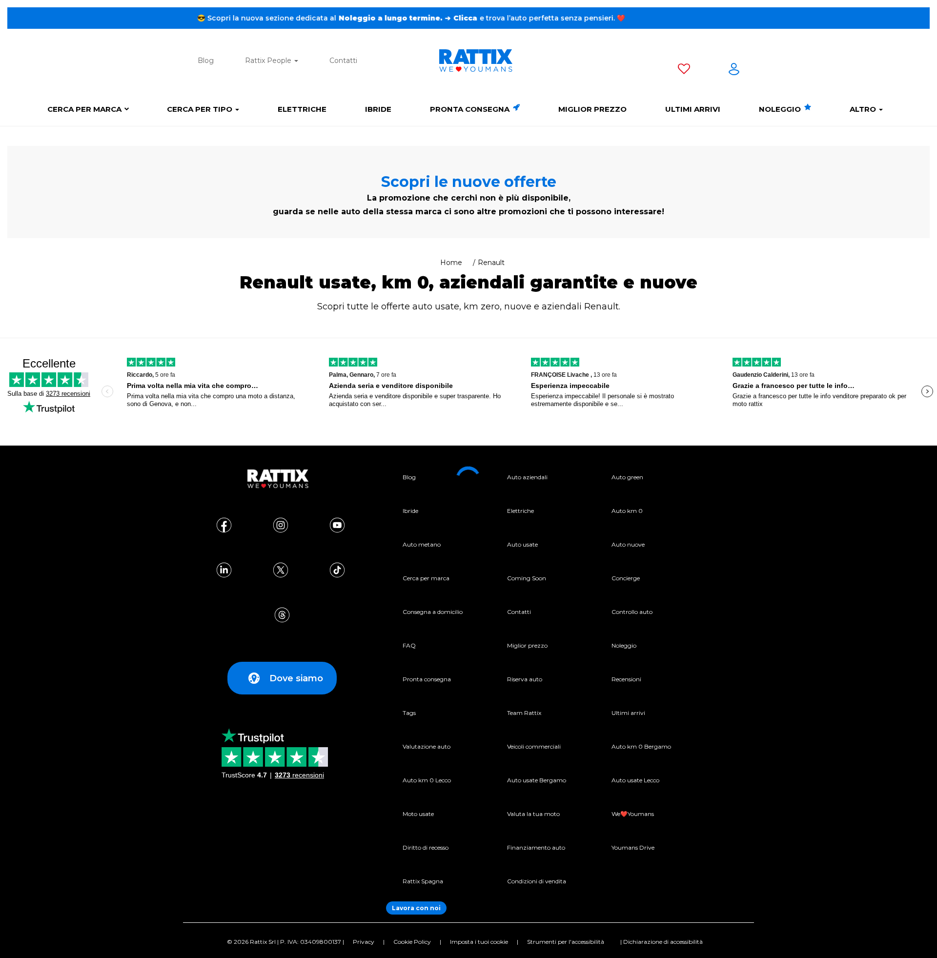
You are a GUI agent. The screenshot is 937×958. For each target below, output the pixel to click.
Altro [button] (864, 109)
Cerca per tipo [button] (200, 109)
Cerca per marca (84, 109)
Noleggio (781, 109)
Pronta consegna (470, 109)
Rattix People (269, 60)
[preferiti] (684, 70)
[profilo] (734, 70)
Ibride (378, 109)
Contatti (343, 60)
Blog (206, 60)
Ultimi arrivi (692, 109)
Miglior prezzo (592, 109)
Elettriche (302, 109)
